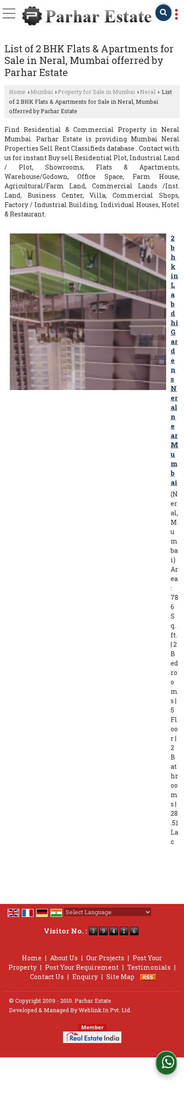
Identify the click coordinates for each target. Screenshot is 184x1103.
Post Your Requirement (82, 967)
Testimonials (149, 967)
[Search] (163, 12)
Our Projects (105, 958)
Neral (147, 91)
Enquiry (85, 976)
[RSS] (148, 976)
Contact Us (47, 976)
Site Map (120, 976)
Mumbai (41, 91)
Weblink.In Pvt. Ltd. (105, 1010)
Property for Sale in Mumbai (96, 91)
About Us (64, 958)
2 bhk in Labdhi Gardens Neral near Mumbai (174, 360)
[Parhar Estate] (86, 16)
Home (17, 91)
